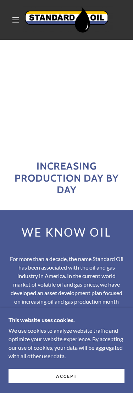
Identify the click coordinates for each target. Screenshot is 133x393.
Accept (66, 376)
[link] (68, 20)
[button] (16, 20)
